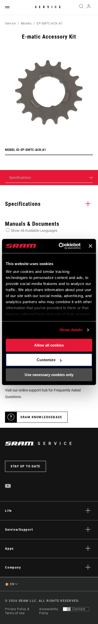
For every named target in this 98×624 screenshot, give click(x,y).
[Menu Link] (7, 7)
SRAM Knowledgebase (41, 417)
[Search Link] (81, 7)
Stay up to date (25, 466)
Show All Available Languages (34, 231)
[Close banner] (90, 246)
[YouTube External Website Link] (8, 486)
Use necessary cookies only (49, 375)
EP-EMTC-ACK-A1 (50, 23)
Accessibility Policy (48, 611)
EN (11, 584)
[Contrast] (67, 609)
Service (49, 7)
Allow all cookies (49, 345)
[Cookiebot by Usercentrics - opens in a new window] (60, 246)
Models (26, 23)
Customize (46, 360)
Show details (71, 330)
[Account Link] (88, 8)
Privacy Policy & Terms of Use (17, 611)
